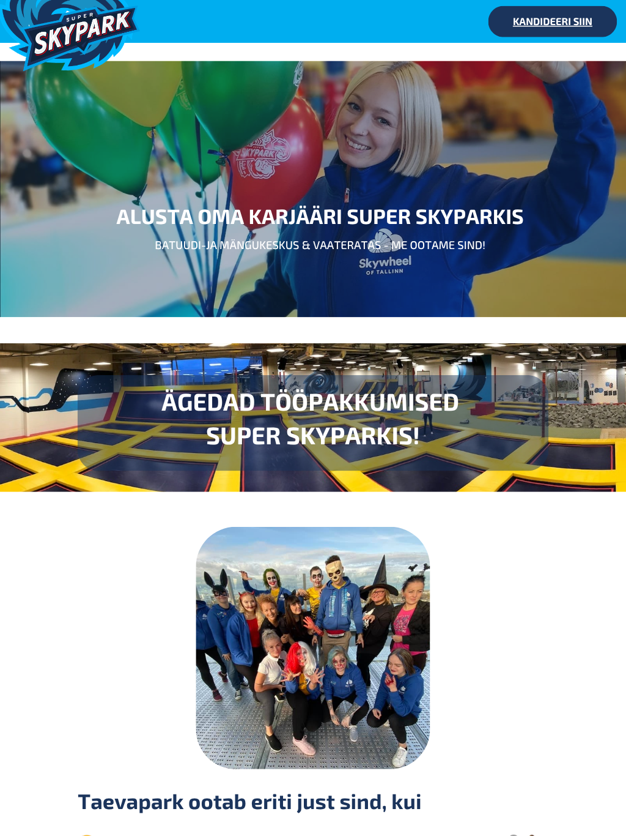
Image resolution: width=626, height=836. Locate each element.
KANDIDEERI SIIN (552, 21)
